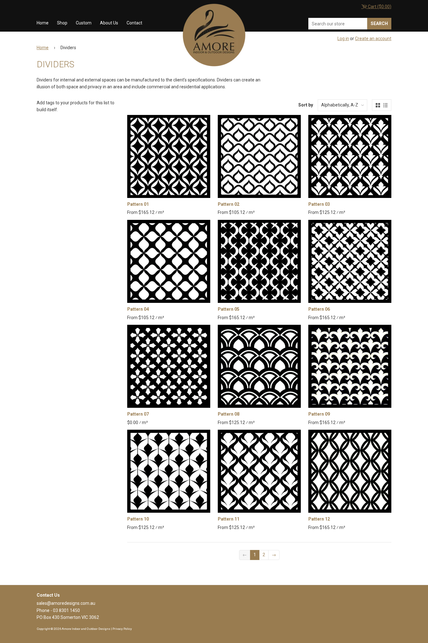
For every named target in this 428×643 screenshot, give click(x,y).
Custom (83, 22)
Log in (343, 38)
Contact (134, 22)
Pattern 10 (138, 518)
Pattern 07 (138, 414)
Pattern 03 (319, 204)
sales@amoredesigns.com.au (66, 603)
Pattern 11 (228, 518)
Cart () (379, 6)
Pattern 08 (228, 414)
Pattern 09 (319, 414)
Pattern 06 (319, 309)
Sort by (305, 104)
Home (43, 22)
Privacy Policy (122, 628)
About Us (109, 22)
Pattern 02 (228, 204)
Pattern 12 (319, 518)
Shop (62, 22)
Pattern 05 (228, 309)
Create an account (373, 38)
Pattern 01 (138, 204)
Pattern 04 (138, 309)
